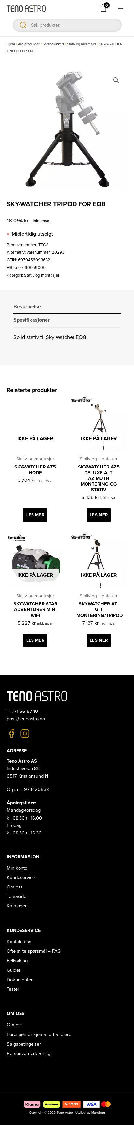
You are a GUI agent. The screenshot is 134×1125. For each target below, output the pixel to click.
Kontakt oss (19, 941)
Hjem (11, 44)
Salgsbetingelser (24, 1044)
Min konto (17, 868)
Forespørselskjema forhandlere (39, 1034)
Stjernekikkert (53, 44)
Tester (13, 989)
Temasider (17, 896)
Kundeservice (21, 877)
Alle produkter (29, 44)
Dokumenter (20, 980)
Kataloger (17, 906)
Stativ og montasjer (81, 44)
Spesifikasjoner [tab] (31, 320)
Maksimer (98, 1113)
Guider (13, 970)
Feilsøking (17, 961)
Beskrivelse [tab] (27, 307)
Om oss (15, 887)
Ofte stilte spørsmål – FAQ (34, 951)
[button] (116, 80)
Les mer (35, 515)
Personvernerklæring (28, 1053)
